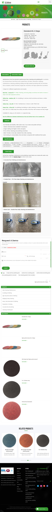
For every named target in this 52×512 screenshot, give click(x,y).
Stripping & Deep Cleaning (8, 298)
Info (17, 482)
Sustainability (20, 480)
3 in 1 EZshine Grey (26, 380)
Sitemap (18, 489)
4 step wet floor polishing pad (13, 273)
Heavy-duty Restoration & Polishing (10, 301)
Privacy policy (20, 491)
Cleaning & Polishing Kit (7, 310)
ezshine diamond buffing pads (43, 273)
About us (19, 473)
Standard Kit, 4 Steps (11, 247)
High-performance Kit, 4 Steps (28, 338)
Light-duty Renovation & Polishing (9, 296)
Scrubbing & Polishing (7, 293)
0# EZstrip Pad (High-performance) (30, 359)
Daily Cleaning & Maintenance (9, 290)
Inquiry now (28, 66)
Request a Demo (42, 508)
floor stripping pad (29, 471)
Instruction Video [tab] (17, 75)
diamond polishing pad (30, 473)
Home (13, 19)
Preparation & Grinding (7, 304)
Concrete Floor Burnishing (8, 307)
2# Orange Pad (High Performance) (26, 450)
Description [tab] (5, 75)
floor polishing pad (29, 475)
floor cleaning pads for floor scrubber (27, 275)
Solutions (19, 478)
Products (19, 475)
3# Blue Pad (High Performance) (9, 450)
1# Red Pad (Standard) (27, 401)
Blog (18, 486)
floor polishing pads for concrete (9, 275)
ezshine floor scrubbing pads (28, 273)
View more (24, 319)
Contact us (19, 484)
